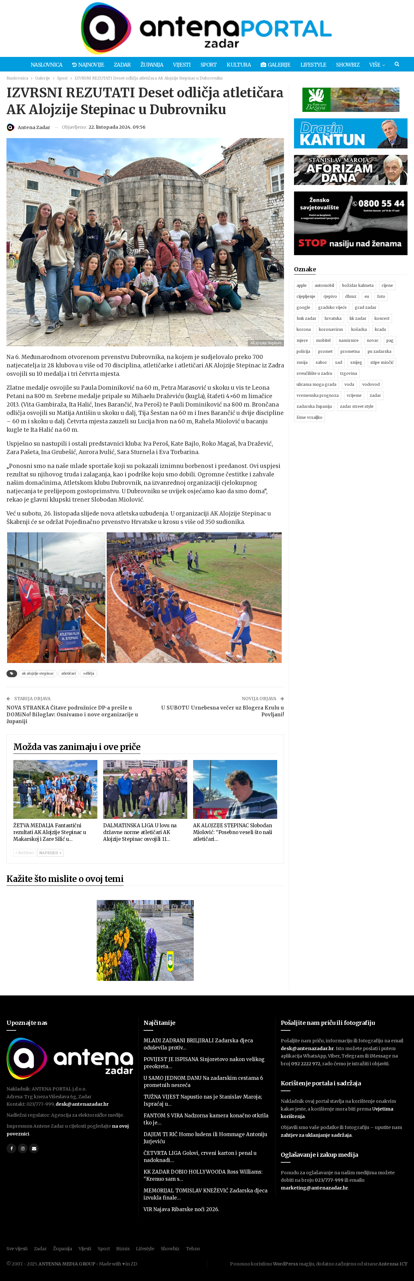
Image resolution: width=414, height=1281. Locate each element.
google (303, 307)
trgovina (348, 373)
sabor (321, 362)
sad (338, 362)
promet (325, 351)
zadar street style (357, 406)
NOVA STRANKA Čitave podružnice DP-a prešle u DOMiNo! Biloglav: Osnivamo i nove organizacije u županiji (72, 714)
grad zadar (365, 307)
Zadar (122, 64)
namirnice (349, 340)
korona (304, 329)
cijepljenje (306, 296)
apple (302, 285)
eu (367, 296)
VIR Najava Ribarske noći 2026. (181, 1209)
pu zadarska (379, 351)
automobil (324, 285)
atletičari (68, 673)
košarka (359, 329)
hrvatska (333, 318)
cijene (387, 285)
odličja (88, 673)
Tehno (193, 1249)
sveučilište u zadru (314, 373)
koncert (382, 318)
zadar (375, 395)
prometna (350, 351)
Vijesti (182, 64)
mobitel (323, 340)
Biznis (122, 1249)
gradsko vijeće (332, 307)
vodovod (371, 384)
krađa (380, 329)
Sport (209, 64)
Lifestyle (313, 64)
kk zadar (358, 318)
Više (374, 64)
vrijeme (354, 395)
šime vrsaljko (309, 417)
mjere (302, 340)
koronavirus (331, 329)
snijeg (356, 362)
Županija (151, 64)
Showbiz (347, 64)
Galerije (279, 64)
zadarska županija (314, 406)
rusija (302, 362)
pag (390, 340)
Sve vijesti (16, 1249)
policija (303, 351)
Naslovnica (46, 64)
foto (381, 296)
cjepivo (330, 296)
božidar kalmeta (358, 285)
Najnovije (91, 64)
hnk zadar (306, 318)
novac (372, 340)
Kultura (238, 64)
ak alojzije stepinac (38, 673)
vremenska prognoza (318, 395)
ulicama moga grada (316, 384)
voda (349, 384)
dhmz (350, 296)
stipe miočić (382, 362)
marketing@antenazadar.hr (314, 1188)
